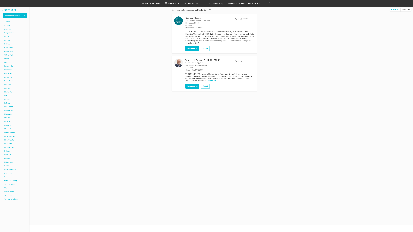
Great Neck (8, 81)
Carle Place (8, 48)
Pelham (7, 151)
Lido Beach (8, 107)
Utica (6, 188)
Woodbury (8, 195)
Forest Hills (8, 66)
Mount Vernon (9, 132)
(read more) (212, 81)
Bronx (6, 36)
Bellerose (7, 29)
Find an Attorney (216, 3)
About (205, 48)
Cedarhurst (8, 51)
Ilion (5, 96)
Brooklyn (7, 40)
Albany (7, 25)
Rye (5, 177)
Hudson (7, 88)
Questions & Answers (236, 3)
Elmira (6, 59)
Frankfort (8, 70)
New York (9, 9)
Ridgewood (8, 162)
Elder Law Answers (151, 3)
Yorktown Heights (11, 199)
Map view (406, 10)
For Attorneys (254, 3)
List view (396, 10)
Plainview (8, 155)
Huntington (8, 92)
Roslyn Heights (10, 169)
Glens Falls (8, 77)
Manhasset (8, 110)
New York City (9, 140)
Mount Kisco (9, 129)
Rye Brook (8, 173)
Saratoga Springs (11, 180)
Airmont (7, 22)
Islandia (7, 99)
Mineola (7, 121)
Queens (7, 158)
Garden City (8, 73)
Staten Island (9, 184)
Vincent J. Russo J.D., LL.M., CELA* (202, 60)
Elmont (7, 62)
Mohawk (7, 125)
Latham (7, 103)
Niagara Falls (9, 147)
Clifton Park (8, 55)
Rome (6, 166)
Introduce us (192, 48)
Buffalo (7, 44)
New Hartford (9, 136)
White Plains (9, 192)
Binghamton (9, 33)
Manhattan (8, 114)
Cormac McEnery (194, 18)
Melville (7, 118)
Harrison (7, 84)
